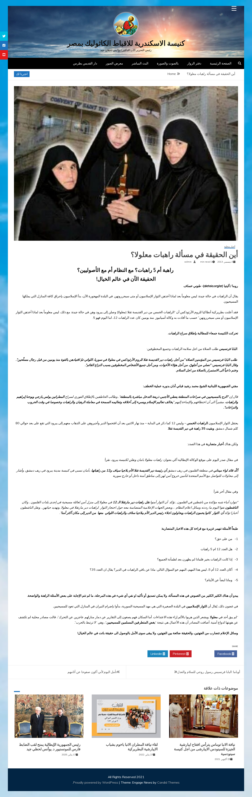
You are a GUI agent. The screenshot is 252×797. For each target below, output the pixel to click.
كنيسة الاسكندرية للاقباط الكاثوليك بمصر (126, 43)
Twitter (202, 654)
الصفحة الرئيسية (220, 63)
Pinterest (179, 654)
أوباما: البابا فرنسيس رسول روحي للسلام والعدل (208, 672)
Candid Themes (168, 782)
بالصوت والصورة (168, 63)
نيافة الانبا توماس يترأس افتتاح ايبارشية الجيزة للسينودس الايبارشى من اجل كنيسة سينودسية (204, 749)
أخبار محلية (229, 246)
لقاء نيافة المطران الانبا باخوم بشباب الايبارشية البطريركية (132, 747)
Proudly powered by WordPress (96, 782)
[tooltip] (4, 36)
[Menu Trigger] (234, 8)
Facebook (224, 654)
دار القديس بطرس (85, 63)
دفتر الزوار (194, 63)
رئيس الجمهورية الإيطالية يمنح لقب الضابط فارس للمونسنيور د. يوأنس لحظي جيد (50, 747)
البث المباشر (140, 63)
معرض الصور (114, 63)
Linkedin (156, 654)
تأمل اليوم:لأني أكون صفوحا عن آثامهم (92, 672)
